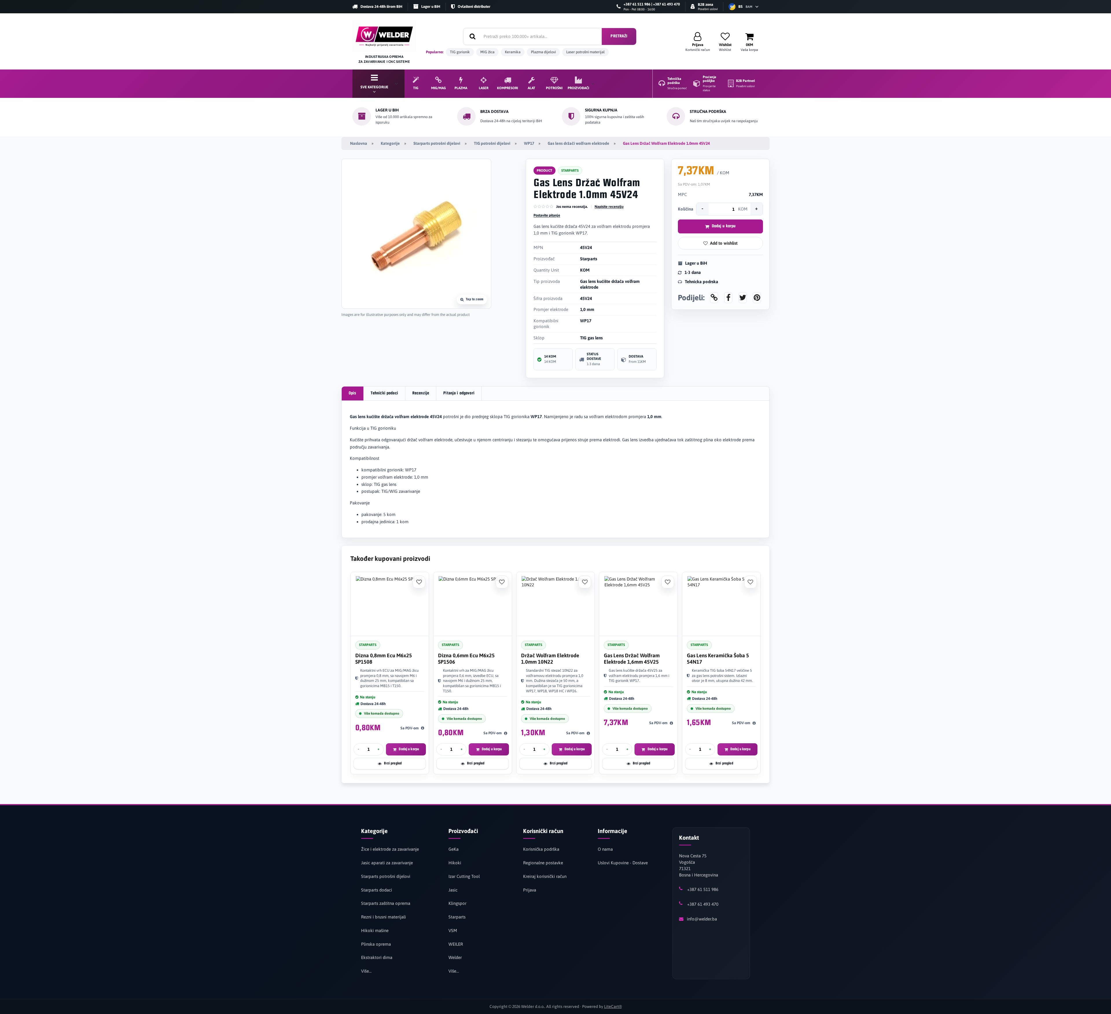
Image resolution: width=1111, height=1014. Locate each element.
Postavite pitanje (547, 215)
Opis (352, 393)
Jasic (452, 889)
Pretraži (618, 36)
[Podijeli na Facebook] (728, 297)
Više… (366, 971)
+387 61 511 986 (702, 889)
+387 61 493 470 (702, 904)
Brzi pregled (393, 763)
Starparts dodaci (376, 889)
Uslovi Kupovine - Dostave (623, 862)
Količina (685, 208)
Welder (455, 957)
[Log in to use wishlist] (419, 582)
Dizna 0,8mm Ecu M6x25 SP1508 (383, 658)
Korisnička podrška (541, 849)
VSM (452, 930)
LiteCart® (613, 1006)
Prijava (529, 889)
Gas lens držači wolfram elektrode (578, 143)
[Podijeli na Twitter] (743, 297)
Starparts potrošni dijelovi (436, 143)
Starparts (457, 916)
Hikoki (454, 862)
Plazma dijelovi (543, 52)
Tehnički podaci (384, 393)
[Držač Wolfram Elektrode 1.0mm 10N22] (555, 604)
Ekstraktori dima (376, 957)
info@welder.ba (702, 918)
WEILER (455, 944)
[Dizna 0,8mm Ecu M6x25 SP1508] (390, 604)
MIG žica (487, 52)
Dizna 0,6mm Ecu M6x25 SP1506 (466, 658)
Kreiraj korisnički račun (544, 876)
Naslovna (358, 143)
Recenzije (420, 393)
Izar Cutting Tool (464, 876)
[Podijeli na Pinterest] (757, 297)
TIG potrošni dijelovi (492, 143)
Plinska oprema (376, 944)
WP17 (529, 143)
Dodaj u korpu (724, 226)
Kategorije (390, 143)
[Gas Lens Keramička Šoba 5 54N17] (721, 604)
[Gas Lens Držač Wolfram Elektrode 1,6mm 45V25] (638, 604)
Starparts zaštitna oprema (385, 903)
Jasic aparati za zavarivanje (387, 862)
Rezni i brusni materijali (383, 916)
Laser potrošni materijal (585, 52)
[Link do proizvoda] (714, 297)
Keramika (512, 52)
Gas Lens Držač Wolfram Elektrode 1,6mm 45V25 (632, 658)
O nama (605, 849)
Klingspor (457, 903)
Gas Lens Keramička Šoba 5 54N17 (718, 658)
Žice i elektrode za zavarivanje (390, 849)
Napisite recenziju (609, 206)
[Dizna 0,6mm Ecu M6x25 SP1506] (472, 604)
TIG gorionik (460, 52)
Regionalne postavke (543, 862)
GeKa (453, 849)
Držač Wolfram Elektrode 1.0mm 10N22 (550, 658)
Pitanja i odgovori (458, 393)
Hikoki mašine (375, 930)
